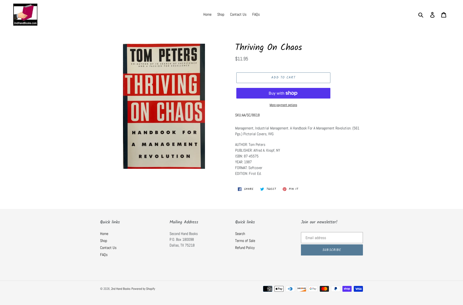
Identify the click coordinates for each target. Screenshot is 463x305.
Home (104, 233)
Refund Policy (245, 247)
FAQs (104, 254)
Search (240, 233)
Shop (103, 240)
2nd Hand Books (120, 289)
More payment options (283, 105)
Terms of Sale (245, 240)
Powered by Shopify (143, 289)
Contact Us (108, 247)
